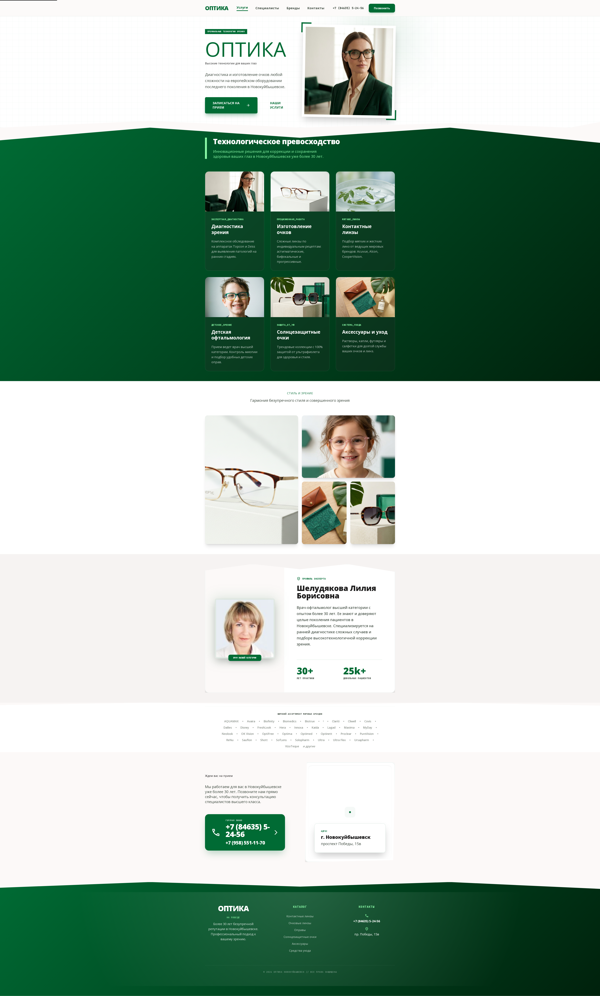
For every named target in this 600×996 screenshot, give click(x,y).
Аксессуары (300, 944)
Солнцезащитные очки (300, 937)
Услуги (242, 7)
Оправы (300, 930)
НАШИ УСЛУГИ (276, 105)
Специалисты (267, 8)
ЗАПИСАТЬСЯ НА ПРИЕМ (231, 105)
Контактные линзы (300, 916)
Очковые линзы (300, 923)
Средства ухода (300, 950)
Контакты (315, 8)
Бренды (293, 8)
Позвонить (382, 8)
